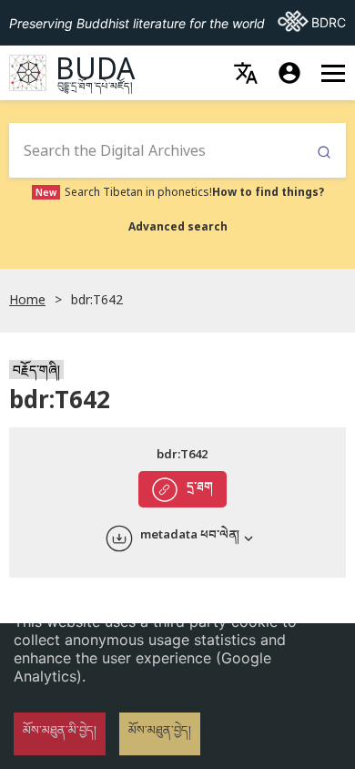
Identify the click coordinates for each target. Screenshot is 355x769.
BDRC (312, 22)
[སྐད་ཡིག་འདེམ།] (246, 73)
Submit (324, 152)
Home (27, 299)
